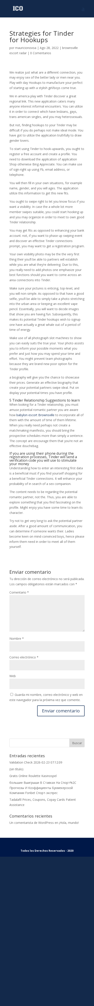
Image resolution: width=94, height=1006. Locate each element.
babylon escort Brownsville (35, 415)
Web (12, 676)
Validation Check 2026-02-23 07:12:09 (35, 762)
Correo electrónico (23, 657)
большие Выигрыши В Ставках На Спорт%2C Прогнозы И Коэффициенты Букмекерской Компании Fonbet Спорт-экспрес (42, 788)
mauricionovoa (25, 48)
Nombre (16, 638)
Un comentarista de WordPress (31, 823)
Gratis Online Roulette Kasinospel (33, 776)
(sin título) (16, 769)
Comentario (19, 592)
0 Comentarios (40, 53)
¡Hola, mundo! (69, 823)
